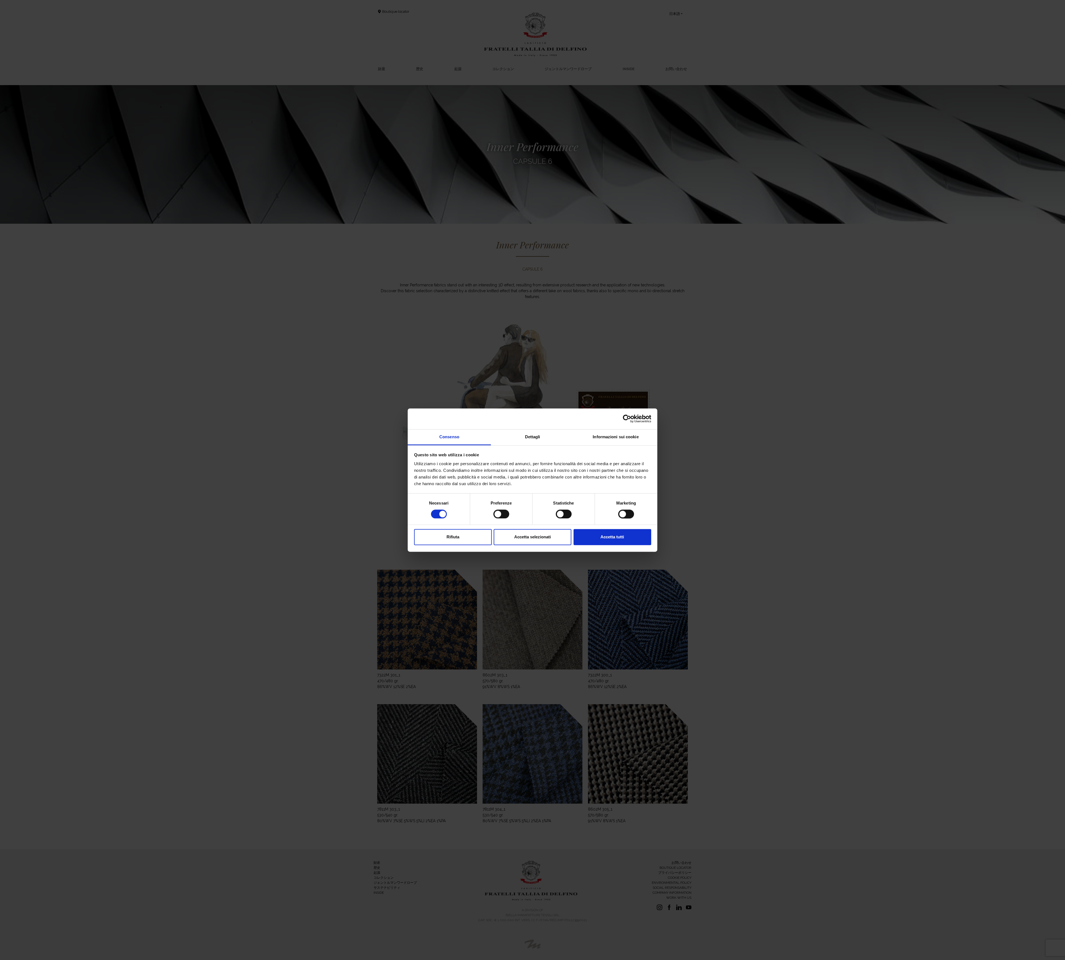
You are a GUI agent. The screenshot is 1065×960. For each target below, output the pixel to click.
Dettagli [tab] (532, 436)
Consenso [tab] (449, 436)
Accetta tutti (612, 537)
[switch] (501, 514)
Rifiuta (453, 537)
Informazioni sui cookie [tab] (615, 436)
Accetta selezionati (532, 537)
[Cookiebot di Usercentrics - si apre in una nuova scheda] (627, 418)
